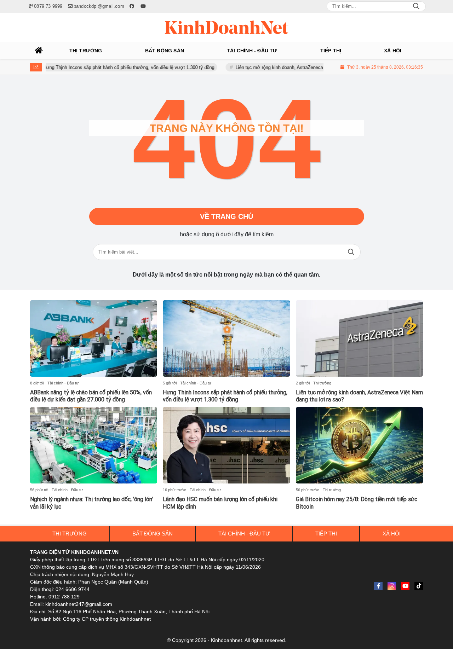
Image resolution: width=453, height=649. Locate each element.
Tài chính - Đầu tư (63, 383)
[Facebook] (378, 586)
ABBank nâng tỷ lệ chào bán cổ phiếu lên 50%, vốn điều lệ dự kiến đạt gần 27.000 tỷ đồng (91, 396)
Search (416, 6)
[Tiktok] (418, 586)
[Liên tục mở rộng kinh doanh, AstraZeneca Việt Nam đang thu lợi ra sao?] (359, 338)
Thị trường (322, 383)
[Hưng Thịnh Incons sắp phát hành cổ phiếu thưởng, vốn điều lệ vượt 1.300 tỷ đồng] (226, 338)
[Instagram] (392, 586)
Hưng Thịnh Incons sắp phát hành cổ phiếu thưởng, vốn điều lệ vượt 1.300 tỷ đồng (115, 67)
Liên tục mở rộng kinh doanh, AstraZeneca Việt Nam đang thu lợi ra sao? (298, 67)
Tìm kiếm (351, 252)
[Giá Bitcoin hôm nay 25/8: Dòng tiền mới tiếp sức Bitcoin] (359, 445)
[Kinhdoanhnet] (226, 27)
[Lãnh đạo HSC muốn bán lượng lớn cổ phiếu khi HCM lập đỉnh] (226, 445)
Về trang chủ (226, 216)
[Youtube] (405, 586)
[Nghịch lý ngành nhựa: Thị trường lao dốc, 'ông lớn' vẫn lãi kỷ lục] (93, 445)
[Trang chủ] (39, 50)
